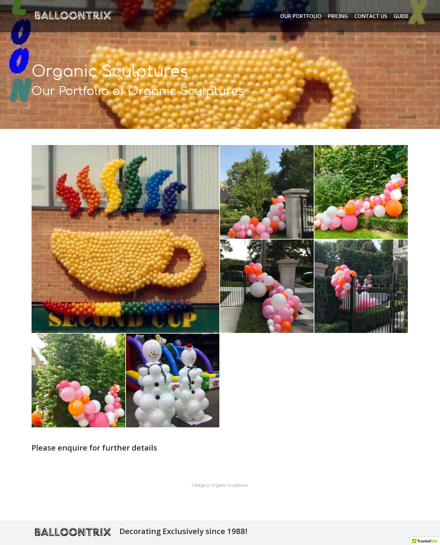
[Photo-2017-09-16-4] (361, 192)
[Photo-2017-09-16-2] (361, 286)
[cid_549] (173, 381)
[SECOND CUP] (126, 239)
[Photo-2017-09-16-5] (267, 192)
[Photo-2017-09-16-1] (79, 381)
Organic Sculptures (229, 485)
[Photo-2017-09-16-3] (267, 286)
